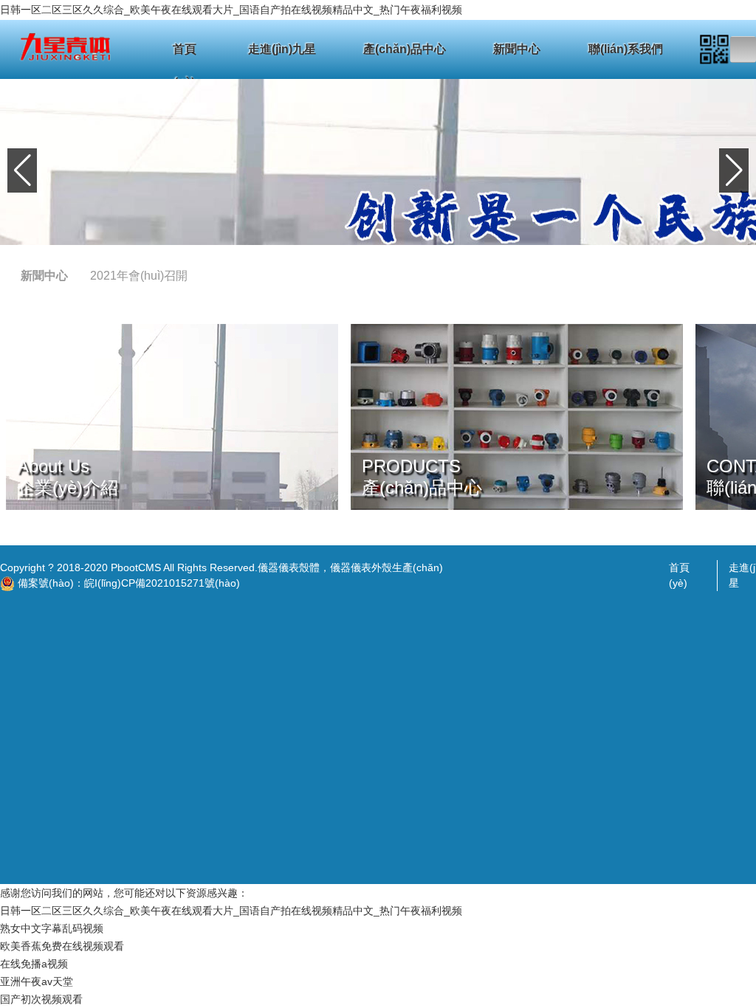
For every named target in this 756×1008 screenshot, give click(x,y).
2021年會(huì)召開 (139, 275)
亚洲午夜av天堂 (36, 981)
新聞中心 (516, 49)
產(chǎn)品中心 (404, 49)
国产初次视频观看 (41, 999)
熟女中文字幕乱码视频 (51, 928)
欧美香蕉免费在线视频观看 (62, 946)
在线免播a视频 (34, 964)
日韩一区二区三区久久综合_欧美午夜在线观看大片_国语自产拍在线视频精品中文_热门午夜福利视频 (231, 9)
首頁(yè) (184, 54)
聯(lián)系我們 (625, 49)
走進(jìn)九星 (282, 49)
